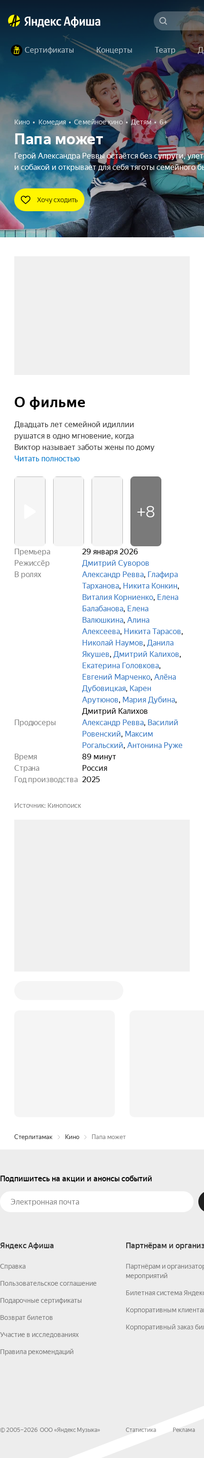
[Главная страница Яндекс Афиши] (14, 21)
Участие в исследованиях (39, 1191)
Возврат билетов (26, 1174)
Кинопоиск (64, 805)
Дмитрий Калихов (146, 654)
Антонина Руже (155, 745)
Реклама (184, 1286)
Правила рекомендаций (37, 1208)
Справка (13, 1122)
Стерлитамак (33, 993)
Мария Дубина (148, 699)
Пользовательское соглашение (48, 1139)
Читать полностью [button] (47, 458)
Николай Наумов (112, 642)
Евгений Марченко (116, 677)
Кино (72, 993)
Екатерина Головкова (120, 665)
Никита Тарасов (152, 631)
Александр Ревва (113, 574)
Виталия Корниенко (117, 597)
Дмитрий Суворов (115, 563)
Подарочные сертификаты (41, 1156)
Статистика (141, 1286)
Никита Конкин (150, 585)
